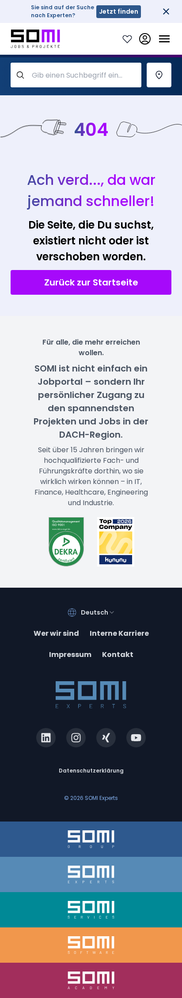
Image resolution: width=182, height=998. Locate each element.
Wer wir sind (56, 633)
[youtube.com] (136, 737)
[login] (145, 39)
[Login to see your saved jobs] (127, 39)
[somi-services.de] (91, 909)
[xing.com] (106, 737)
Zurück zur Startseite (91, 282)
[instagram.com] (76, 737)
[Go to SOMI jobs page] (35, 39)
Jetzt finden (118, 11)
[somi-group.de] (91, 839)
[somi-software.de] (91, 945)
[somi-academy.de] (91, 980)
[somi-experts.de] (91, 874)
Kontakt (117, 654)
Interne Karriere (119, 633)
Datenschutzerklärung (91, 770)
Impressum (70, 654)
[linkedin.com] (46, 737)
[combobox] (98, 612)
